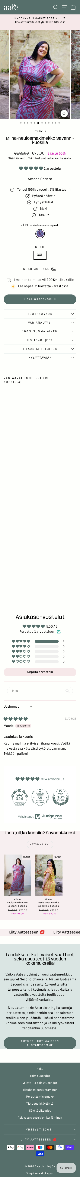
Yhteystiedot (39, 1129)
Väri (40, 225)
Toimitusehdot (40, 1076)
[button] (31, 168)
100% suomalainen (40, 331)
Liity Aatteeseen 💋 (39, 1139)
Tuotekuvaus (40, 314)
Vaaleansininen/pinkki (40, 233)
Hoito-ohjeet (40, 340)
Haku (40, 1069)
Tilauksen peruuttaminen (40, 1090)
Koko (40, 247)
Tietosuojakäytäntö (40, 1104)
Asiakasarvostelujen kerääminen (40, 1118)
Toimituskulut (37, 158)
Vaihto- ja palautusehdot (40, 1083)
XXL (40, 255)
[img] (16, 719)
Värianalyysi (40, 322)
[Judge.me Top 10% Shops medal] (60, 797)
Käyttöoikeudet (40, 1111)
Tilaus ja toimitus (40, 349)
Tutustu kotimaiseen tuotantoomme (40, 1043)
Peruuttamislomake (40, 1097)
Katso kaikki (40, 844)
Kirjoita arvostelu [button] (40, 672)
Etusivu (39, 131)
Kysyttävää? (40, 357)
